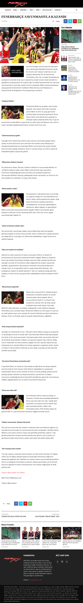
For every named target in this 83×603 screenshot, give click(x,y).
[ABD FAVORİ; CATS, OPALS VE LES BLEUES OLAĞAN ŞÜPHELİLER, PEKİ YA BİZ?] (64, 58)
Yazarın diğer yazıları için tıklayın (13, 473)
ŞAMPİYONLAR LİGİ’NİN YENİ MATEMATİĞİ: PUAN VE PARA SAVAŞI (74, 79)
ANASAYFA (8, 10)
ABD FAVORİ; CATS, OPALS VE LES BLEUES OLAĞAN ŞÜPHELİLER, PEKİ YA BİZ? (74, 60)
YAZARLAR (57, 10)
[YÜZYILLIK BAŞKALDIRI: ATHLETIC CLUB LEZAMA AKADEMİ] (64, 68)
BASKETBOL (23, 10)
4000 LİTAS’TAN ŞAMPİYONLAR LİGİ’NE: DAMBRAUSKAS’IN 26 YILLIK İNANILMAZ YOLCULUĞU (74, 90)
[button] (76, 10)
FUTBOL (15, 10)
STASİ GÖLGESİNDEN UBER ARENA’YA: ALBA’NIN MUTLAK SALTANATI (51, 542)
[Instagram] (62, 561)
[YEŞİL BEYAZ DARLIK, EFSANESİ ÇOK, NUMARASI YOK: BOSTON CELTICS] (71, 36)
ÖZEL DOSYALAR (46, 10)
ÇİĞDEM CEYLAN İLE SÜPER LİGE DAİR (14, 516)
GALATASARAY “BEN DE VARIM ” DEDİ (47, 516)
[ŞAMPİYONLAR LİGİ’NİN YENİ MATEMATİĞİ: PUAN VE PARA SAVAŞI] (64, 78)
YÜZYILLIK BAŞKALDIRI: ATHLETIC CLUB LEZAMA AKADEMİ (73, 69)
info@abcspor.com (35, 580)
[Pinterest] (75, 21)
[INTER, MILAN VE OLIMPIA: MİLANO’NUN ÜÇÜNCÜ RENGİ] (72, 533)
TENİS (31, 10)
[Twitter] (70, 21)
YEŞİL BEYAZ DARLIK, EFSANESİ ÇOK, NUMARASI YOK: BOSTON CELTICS (70, 48)
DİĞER (37, 10)
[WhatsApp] (80, 21)
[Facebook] (66, 21)
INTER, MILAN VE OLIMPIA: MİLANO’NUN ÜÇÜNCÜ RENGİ (72, 542)
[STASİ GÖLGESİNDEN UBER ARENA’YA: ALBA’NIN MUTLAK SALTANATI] (51, 533)
